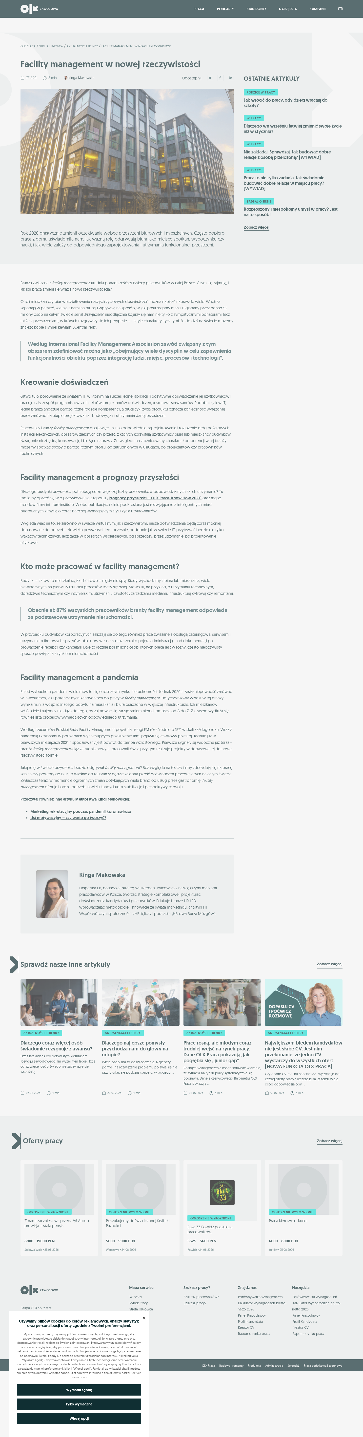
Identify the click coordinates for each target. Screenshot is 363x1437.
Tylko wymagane (79, 1404)
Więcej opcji (79, 1418)
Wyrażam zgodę (79, 1390)
